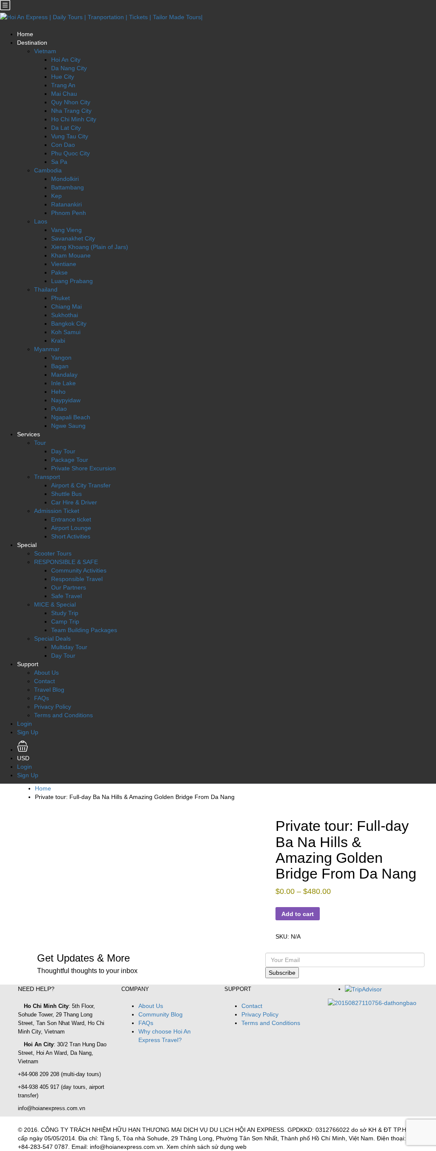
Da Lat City (66, 127)
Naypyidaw (65, 400)
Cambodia (48, 170)
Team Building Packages (84, 630)
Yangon (61, 357)
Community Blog (160, 1014)
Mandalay (64, 374)
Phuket (60, 298)
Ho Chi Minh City (73, 119)
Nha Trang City (71, 110)
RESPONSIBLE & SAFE (66, 561)
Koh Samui (65, 332)
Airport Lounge (71, 527)
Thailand (45, 289)
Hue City (62, 76)
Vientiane (63, 264)
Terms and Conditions (63, 715)
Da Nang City (69, 68)
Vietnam (45, 51)
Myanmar (47, 349)
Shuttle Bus (66, 493)
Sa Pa (59, 161)
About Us (46, 672)
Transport (47, 476)
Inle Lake (63, 383)
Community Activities (78, 570)
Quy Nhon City (70, 102)
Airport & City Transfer (81, 485)
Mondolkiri (65, 178)
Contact (44, 681)
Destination (32, 42)
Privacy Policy (52, 706)
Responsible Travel (77, 579)
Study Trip (64, 613)
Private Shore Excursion (83, 468)
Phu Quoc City (70, 153)
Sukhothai (64, 315)
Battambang (67, 187)
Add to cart (297, 913)
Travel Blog (49, 689)
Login (24, 723)
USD (24, 758)
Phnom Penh (68, 212)
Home (25, 34)
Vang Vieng (66, 229)
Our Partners (68, 587)
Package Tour (69, 459)
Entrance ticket (71, 519)
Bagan (60, 366)
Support (27, 664)
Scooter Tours (53, 553)
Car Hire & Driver (74, 502)
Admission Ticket (56, 510)
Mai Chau (64, 93)
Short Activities (70, 536)
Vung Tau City (69, 136)
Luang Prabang (72, 281)
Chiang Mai (66, 306)
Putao (59, 408)
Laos (40, 221)
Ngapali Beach (70, 417)
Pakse (59, 272)
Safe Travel (66, 596)
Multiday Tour (69, 647)
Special (27, 544)
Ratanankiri (66, 204)
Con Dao (63, 144)
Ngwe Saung (68, 425)
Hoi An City (65, 59)
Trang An (63, 85)
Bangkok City (68, 323)
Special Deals (52, 638)
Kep (56, 195)
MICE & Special (55, 604)
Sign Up (27, 732)
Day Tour (63, 451)
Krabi (58, 340)
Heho (58, 391)
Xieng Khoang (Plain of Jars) (89, 246)
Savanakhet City (73, 238)
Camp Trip (65, 621)
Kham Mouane (71, 255)
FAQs (41, 698)
